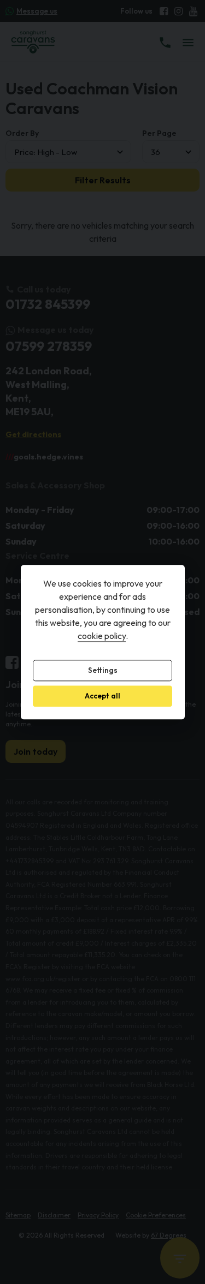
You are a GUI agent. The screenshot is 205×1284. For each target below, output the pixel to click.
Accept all (102, 696)
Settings (103, 670)
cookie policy (102, 635)
